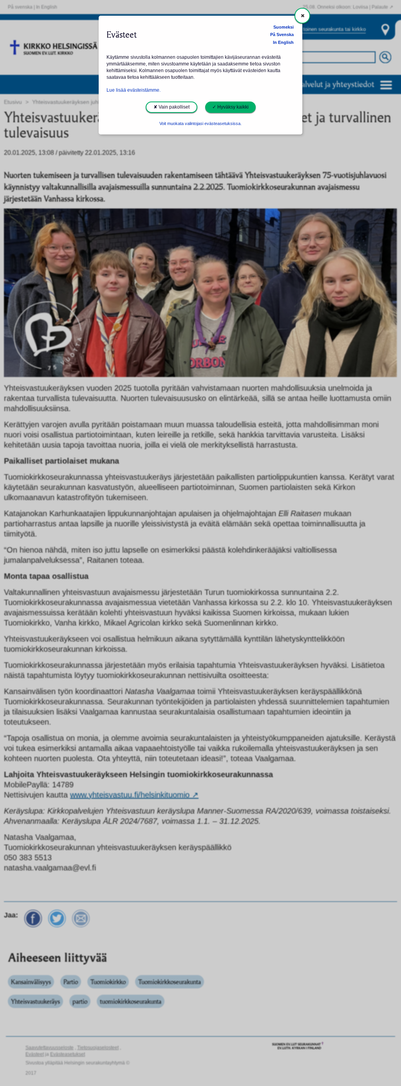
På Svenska (282, 34)
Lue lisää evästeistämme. (134, 90)
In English (283, 42)
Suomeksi (283, 27)
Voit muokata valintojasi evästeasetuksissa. (200, 123)
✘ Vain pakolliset (172, 107)
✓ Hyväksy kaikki (230, 107)
